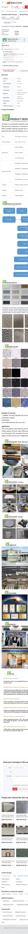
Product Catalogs (23, 876)
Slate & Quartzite (6, 884)
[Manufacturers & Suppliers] (14, 2)
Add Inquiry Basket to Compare (10, 65)
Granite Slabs (19, 882)
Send (15, 789)
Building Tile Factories (20, 912)
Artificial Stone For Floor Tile (9, 919)
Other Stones (6, 901)
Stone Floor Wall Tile (7, 916)
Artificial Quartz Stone (8, 904)
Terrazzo (18, 879)
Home (3, 11)
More (3, 922)
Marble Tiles (4, 882)
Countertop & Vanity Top (18, 901)
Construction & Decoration (11, 11)
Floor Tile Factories (7, 912)
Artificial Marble (5, 879)
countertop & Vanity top (21, 884)
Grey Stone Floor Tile (21, 916)
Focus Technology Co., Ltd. (19, 927)
